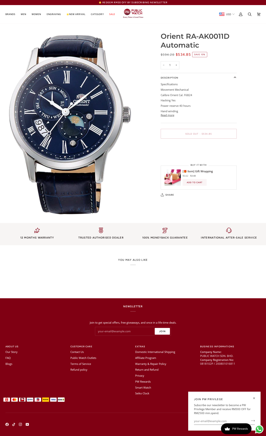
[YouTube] (27, 424)
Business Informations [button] (217, 346)
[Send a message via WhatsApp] (259, 429)
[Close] (256, 398)
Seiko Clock (142, 393)
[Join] (252, 421)
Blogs (8, 364)
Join (162, 331)
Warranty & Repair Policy (150, 364)
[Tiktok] (13, 424)
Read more (167, 115)
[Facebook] (7, 424)
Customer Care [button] (81, 346)
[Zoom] (14, 210)
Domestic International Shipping (155, 352)
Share (169, 194)
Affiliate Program (145, 358)
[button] (11, 14)
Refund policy (78, 369)
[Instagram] (20, 424)
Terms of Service (80, 364)
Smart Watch (143, 387)
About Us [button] (11, 346)
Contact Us (77, 352)
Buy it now (198, 146)
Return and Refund (147, 369)
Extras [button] (140, 346)
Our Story (11, 352)
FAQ (8, 358)
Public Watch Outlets (83, 358)
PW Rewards (143, 381)
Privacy (139, 375)
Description (169, 77)
